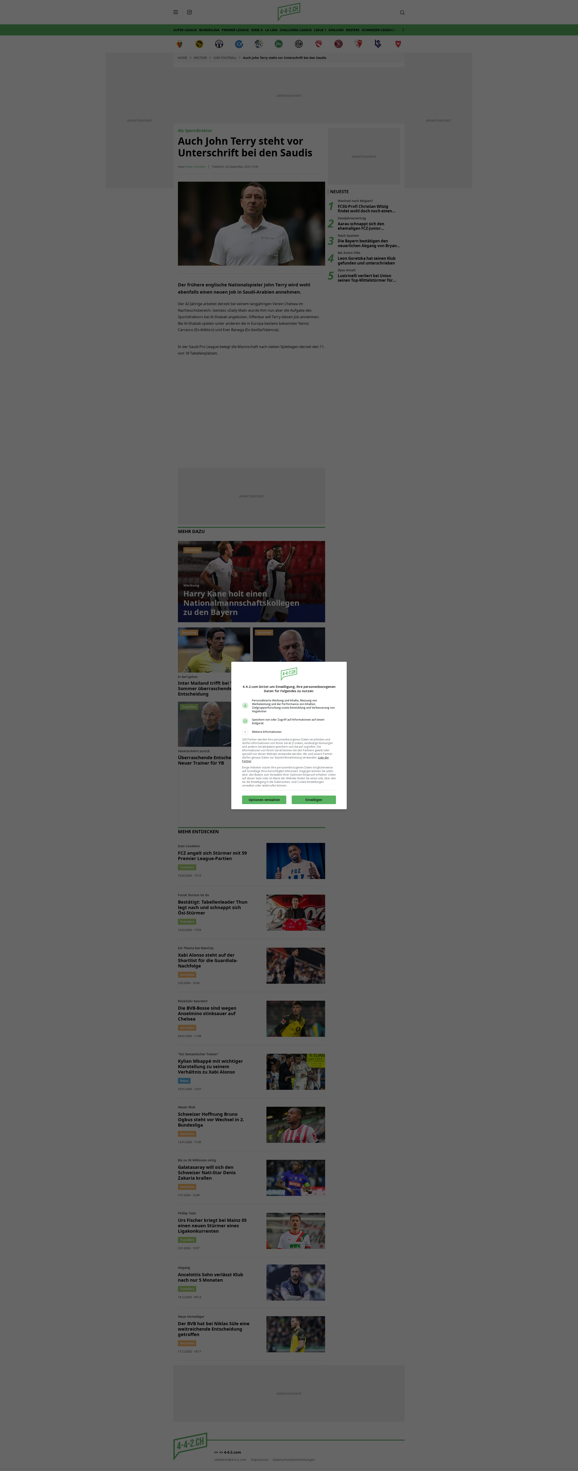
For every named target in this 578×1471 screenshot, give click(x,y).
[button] (289, 732)
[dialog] (289, 735)
